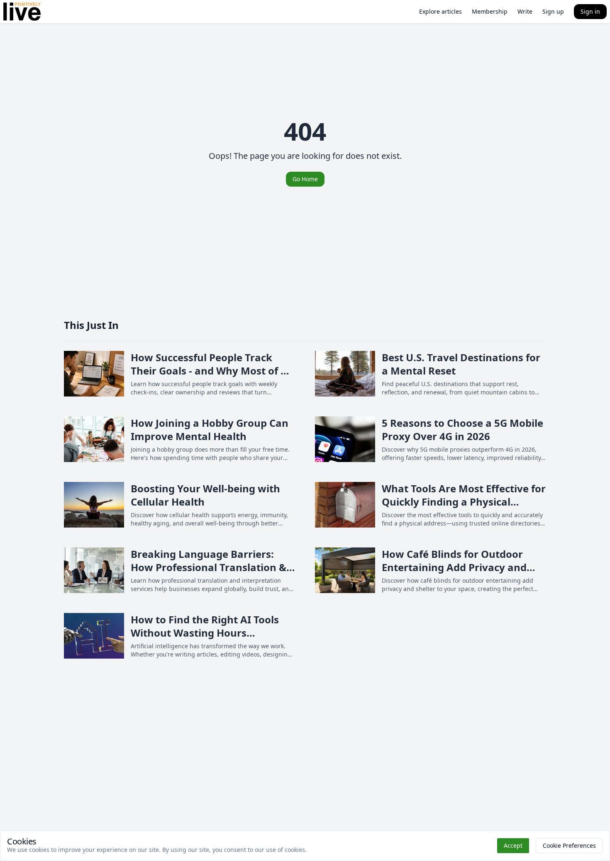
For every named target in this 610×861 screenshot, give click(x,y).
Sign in (590, 11)
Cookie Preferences (569, 845)
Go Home (305, 179)
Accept (513, 845)
